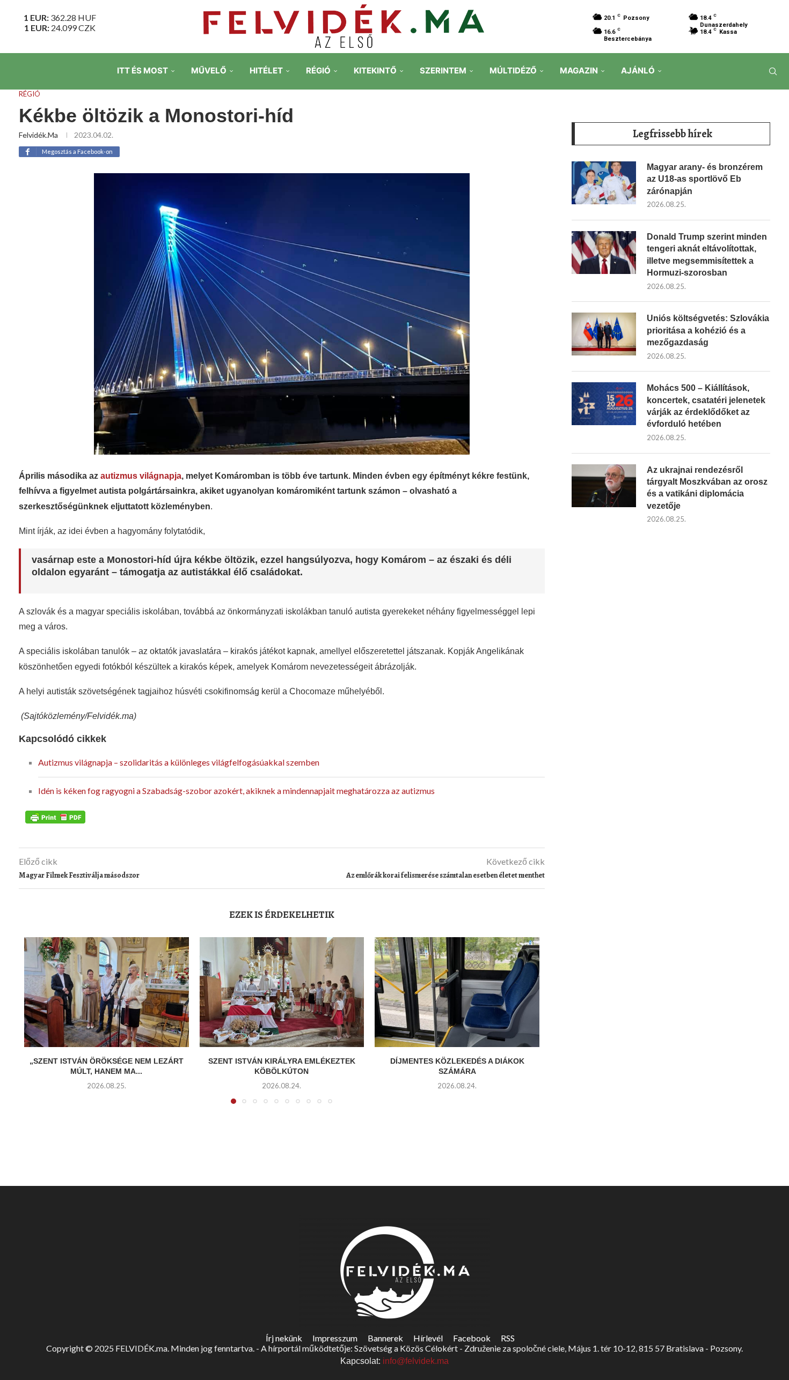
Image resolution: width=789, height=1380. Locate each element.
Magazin (579, 70)
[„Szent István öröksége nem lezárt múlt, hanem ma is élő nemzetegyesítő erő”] (106, 992)
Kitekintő (375, 70)
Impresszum (334, 1338)
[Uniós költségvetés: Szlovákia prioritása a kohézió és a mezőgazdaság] (604, 334)
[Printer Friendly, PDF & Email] (55, 816)
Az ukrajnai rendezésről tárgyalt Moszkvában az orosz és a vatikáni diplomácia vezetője (707, 487)
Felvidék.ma (38, 134)
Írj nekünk (284, 1338)
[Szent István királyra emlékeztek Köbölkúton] (282, 992)
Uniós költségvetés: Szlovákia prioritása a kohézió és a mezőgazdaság (708, 330)
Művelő (209, 70)
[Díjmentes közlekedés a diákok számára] (457, 992)
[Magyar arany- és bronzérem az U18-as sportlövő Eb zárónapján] (604, 182)
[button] (39, 1027)
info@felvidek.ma (416, 1361)
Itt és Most (142, 70)
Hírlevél (428, 1338)
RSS (508, 1338)
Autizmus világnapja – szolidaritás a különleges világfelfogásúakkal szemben (178, 762)
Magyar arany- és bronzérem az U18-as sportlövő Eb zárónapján (705, 179)
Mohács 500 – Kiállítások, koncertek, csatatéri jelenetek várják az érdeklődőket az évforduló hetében (706, 405)
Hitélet (266, 70)
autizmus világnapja (140, 475)
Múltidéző (513, 70)
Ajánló (638, 70)
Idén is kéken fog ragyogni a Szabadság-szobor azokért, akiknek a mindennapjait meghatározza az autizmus (236, 790)
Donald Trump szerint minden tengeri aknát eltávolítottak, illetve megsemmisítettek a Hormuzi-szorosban (707, 254)
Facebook (472, 1338)
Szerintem (443, 70)
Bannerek (385, 1338)
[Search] (773, 71)
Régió (318, 70)
